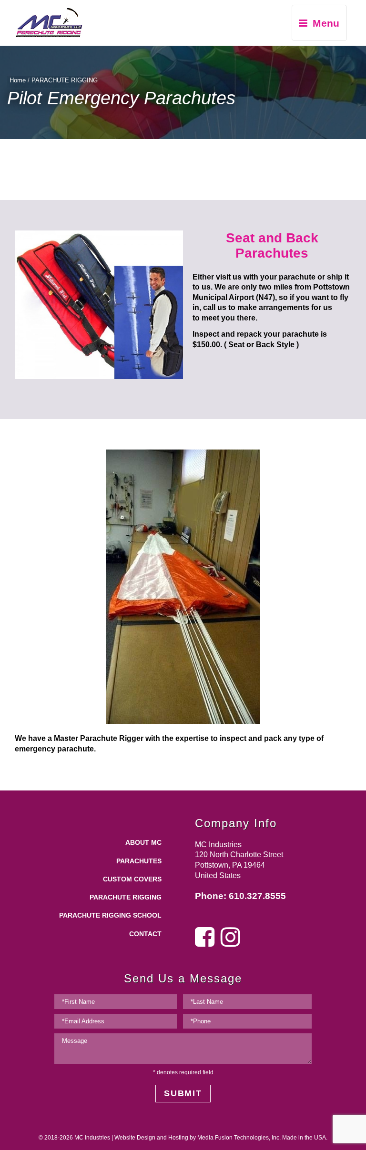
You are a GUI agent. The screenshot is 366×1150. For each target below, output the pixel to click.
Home (18, 80)
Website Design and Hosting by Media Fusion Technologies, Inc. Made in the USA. (220, 1137)
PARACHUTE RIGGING (64, 80)
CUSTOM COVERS (132, 879)
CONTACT (145, 934)
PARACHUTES (139, 861)
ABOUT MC (143, 842)
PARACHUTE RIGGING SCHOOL (110, 915)
